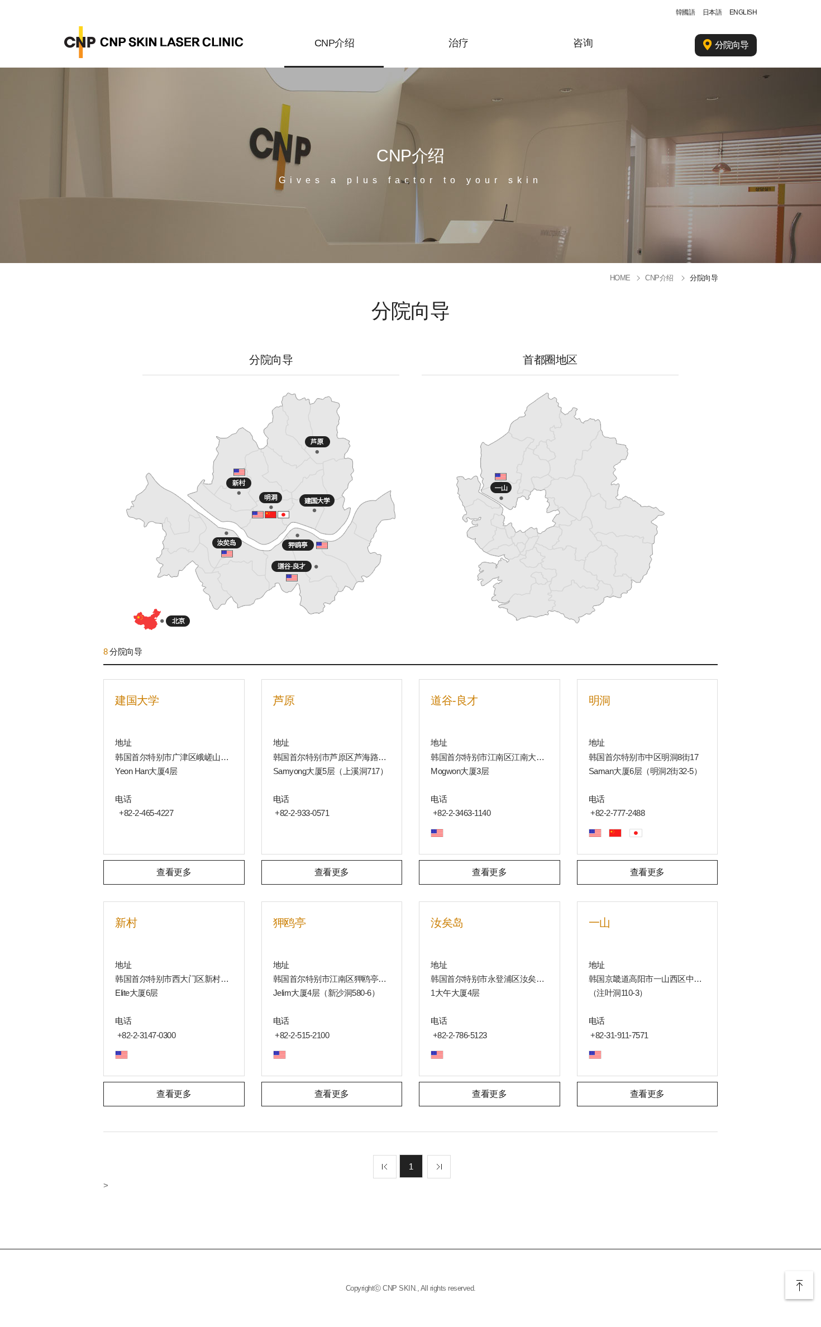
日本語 (712, 12)
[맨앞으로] (385, 1166)
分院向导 (731, 45)
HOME (620, 278)
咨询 (583, 43)
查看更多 (173, 872)
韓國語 (685, 12)
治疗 (458, 43)
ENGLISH (743, 12)
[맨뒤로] (439, 1166)
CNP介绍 (334, 43)
